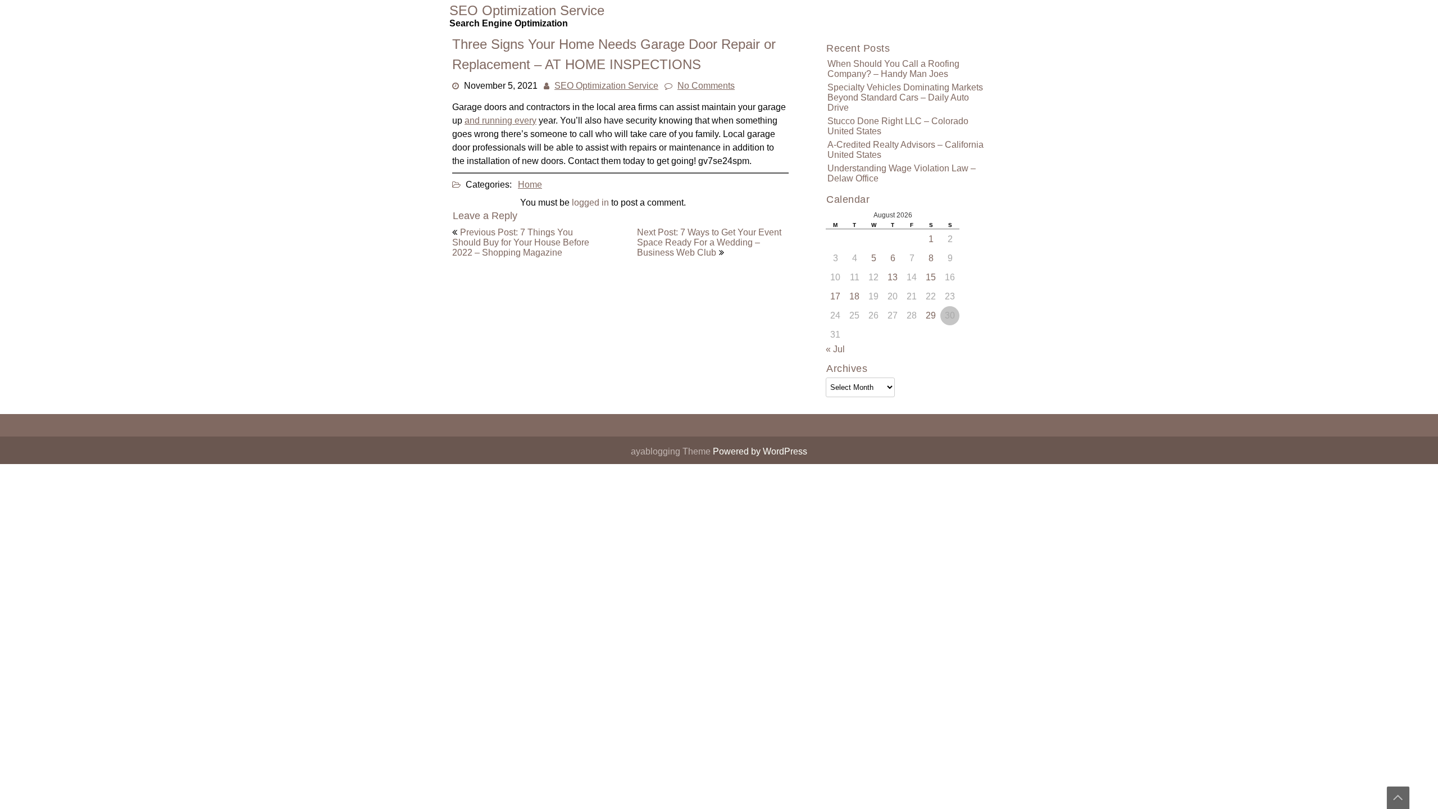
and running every (500, 120)
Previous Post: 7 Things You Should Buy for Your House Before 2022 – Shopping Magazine (520, 242)
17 (835, 296)
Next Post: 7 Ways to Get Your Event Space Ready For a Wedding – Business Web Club (709, 242)
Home (530, 184)
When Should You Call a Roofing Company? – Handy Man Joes (893, 69)
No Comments (706, 85)
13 (893, 277)
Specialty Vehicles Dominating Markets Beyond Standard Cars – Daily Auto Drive (905, 97)
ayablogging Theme (672, 451)
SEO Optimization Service (606, 85)
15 (931, 277)
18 (854, 296)
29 (931, 315)
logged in (590, 202)
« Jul (835, 349)
